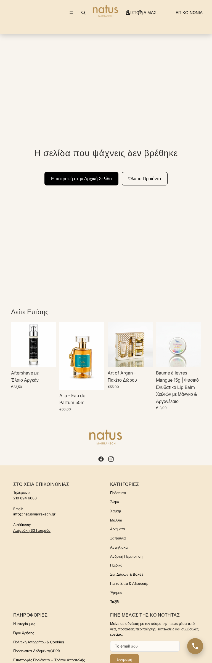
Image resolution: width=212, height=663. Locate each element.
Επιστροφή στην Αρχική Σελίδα (81, 178)
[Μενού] (71, 12)
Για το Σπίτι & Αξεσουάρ (129, 583)
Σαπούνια (118, 538)
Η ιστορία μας (24, 624)
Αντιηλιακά (119, 547)
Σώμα (114, 502)
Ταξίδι (115, 601)
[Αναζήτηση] (83, 13)
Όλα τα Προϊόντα (144, 178)
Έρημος (116, 592)
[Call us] (195, 646)
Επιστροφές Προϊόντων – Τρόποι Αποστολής (49, 660)
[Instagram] (111, 459)
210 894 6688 (25, 498)
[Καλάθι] (140, 13)
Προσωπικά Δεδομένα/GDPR (36, 651)
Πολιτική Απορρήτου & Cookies (38, 642)
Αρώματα (117, 529)
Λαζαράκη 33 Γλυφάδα (32, 530)
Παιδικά (116, 565)
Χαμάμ (115, 511)
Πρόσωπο (118, 493)
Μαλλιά (116, 520)
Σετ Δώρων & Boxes (127, 574)
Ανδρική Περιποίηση (126, 556)
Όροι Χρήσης (23, 633)
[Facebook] (101, 459)
